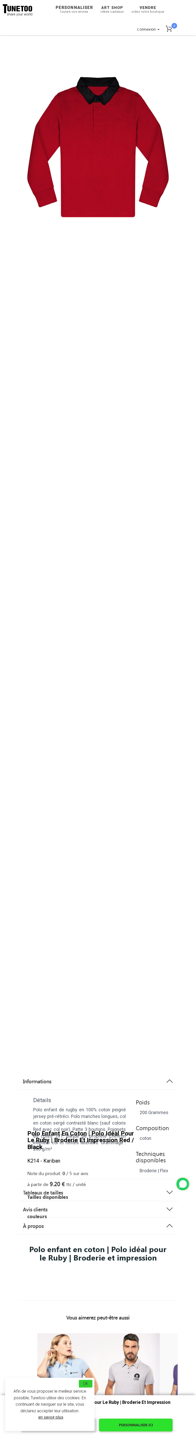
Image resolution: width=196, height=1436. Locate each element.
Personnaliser (74, 9)
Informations (37, 1081)
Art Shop (112, 9)
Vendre (147, 9)
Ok (85, 1383)
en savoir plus (50, 1417)
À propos (33, 1226)
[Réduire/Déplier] (182, 1184)
